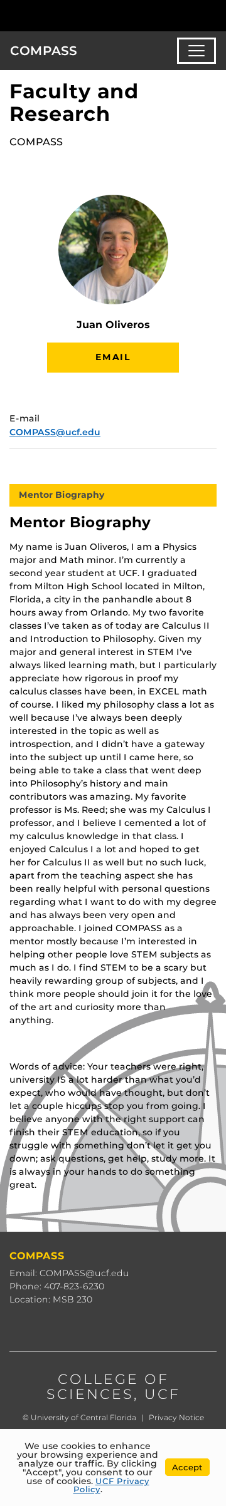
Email (113, 357)
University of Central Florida (83, 1417)
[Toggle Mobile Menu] (213, 15)
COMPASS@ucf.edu (54, 432)
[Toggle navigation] (196, 51)
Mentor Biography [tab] (62, 494)
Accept (187, 1467)
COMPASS (43, 50)
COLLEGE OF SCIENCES (107, 1387)
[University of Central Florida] (95, 15)
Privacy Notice (176, 1417)
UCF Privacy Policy (111, 1485)
